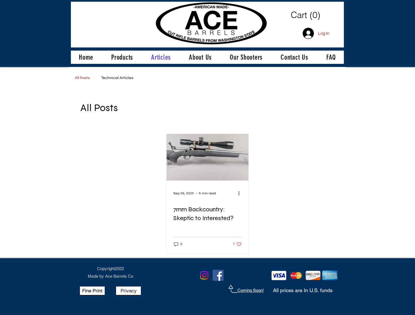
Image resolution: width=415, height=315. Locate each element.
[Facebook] (218, 275)
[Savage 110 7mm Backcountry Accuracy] (207, 157)
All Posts (82, 78)
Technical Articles (117, 78)
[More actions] (240, 193)
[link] (312, 15)
